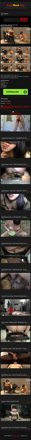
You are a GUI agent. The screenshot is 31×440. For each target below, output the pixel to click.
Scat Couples (25, 107)
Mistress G (9, 108)
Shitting (8, 103)
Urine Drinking (4, 107)
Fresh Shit (10, 106)
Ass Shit (3, 108)
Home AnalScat (7, 435)
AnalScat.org (24, 435)
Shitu (5, 106)
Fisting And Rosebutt (15, 107)
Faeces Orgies (17, 106)
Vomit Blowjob (26, 106)
